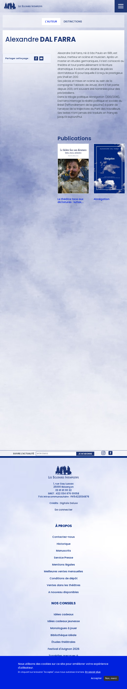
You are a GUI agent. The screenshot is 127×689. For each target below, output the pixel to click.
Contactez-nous (63, 537)
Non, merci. (111, 678)
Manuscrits (63, 551)
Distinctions (73, 21)
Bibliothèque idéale (63, 635)
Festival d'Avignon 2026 (63, 649)
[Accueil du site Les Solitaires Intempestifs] (63, 6)
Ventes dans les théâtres (63, 585)
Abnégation (101, 199)
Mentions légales (63, 565)
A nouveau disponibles (63, 592)
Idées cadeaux (63, 614)
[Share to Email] (41, 58)
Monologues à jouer (63, 628)
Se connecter (63, 510)
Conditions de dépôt (64, 578)
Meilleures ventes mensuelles (63, 571)
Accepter (96, 678)
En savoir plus (93, 672)
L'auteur (51, 21)
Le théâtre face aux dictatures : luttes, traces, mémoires (70, 200)
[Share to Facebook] (36, 58)
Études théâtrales (63, 642)
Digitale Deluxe (69, 503)
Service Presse (63, 558)
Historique (63, 544)
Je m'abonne (85, 453)
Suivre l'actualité (23, 453)
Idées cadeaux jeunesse (63, 621)
